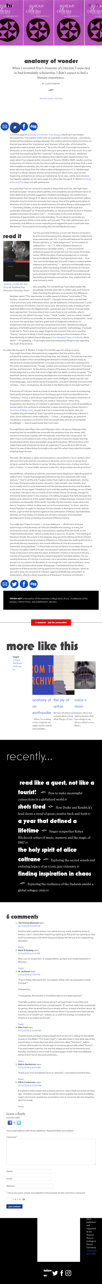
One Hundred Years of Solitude (67, 337)
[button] (10, 1124)
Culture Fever (24, 601)
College (54, 598)
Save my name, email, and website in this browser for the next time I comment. (47, 1193)
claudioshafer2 (52, 83)
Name (9, 1171)
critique (16, 660)
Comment (12, 1137)
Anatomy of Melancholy (21, 410)
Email (9, 1178)
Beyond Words (47, 98)
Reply (21, 947)
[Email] (5, 126)
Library (65, 598)
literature (17, 663)
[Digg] (33, 126)
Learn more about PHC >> (91, 1253)
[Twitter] (14, 126)
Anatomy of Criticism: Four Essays (44, 134)
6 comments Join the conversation (51, 622)
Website (10, 1186)
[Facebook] (24, 126)
